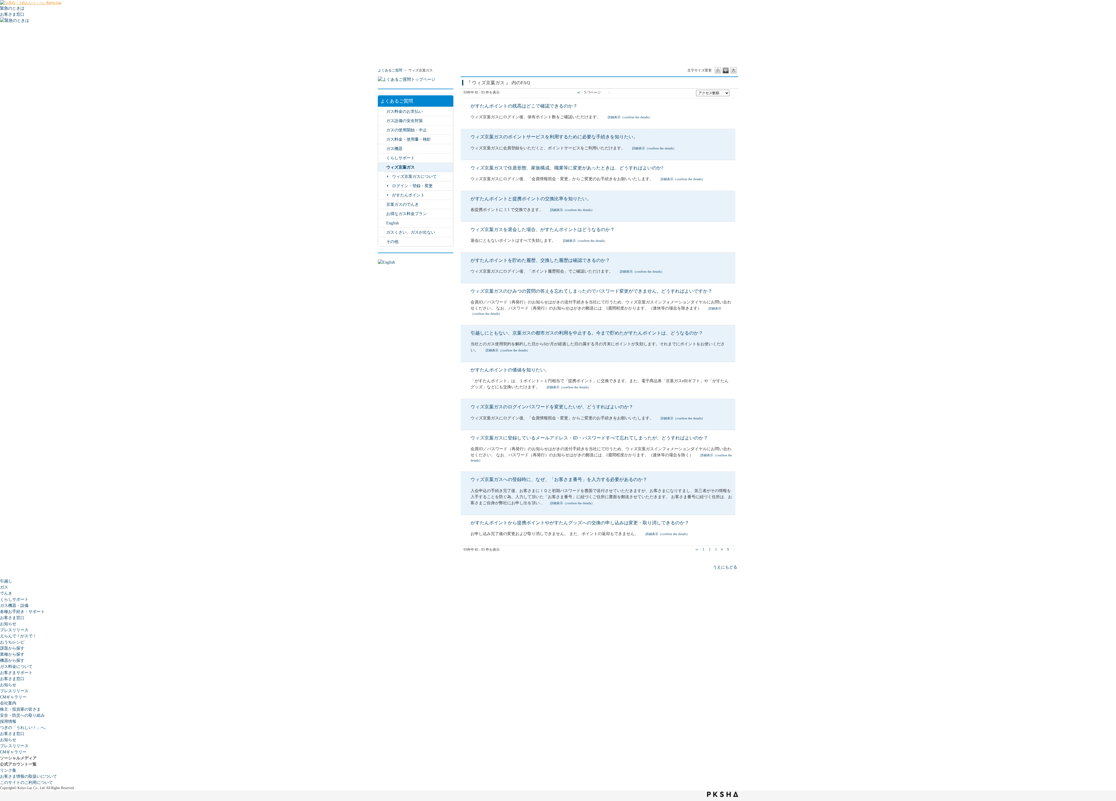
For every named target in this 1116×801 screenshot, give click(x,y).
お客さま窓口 (12, 618)
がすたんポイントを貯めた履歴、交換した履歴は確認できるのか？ (540, 260)
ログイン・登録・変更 (412, 186)
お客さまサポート (16, 673)
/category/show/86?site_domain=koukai (382, 167)
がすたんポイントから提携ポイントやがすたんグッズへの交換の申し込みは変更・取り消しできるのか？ (580, 522)
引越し (6, 581)
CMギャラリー (13, 697)
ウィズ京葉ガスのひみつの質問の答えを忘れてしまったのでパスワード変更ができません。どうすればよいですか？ (591, 291)
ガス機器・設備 (14, 605)
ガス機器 (394, 148)
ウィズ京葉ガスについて (414, 176)
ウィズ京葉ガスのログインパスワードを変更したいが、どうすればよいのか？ (552, 406)
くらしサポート (400, 158)
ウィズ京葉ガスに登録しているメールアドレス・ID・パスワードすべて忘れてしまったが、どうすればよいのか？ (589, 437)
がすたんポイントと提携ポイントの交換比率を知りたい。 (531, 198)
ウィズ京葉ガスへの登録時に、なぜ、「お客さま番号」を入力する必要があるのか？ (559, 479)
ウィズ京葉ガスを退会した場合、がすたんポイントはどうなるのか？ (543, 229)
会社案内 (8, 703)
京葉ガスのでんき (402, 204)
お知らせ (8, 624)
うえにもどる (725, 567)
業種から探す (12, 654)
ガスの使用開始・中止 (406, 130)
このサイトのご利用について (26, 782)
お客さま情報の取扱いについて (28, 776)
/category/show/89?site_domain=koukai (382, 121)
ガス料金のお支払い (404, 111)
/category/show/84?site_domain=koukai (382, 111)
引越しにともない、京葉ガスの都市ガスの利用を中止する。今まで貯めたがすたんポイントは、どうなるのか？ (587, 332)
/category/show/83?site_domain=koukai (382, 214)
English (392, 223)
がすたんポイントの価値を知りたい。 (510, 369)
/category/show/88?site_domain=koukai (382, 232)
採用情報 (8, 721)
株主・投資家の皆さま (20, 709)
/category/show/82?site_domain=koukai (382, 139)
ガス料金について (16, 666)
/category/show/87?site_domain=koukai (382, 149)
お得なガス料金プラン (406, 214)
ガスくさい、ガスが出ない (410, 232)
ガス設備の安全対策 (404, 121)
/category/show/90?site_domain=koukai (382, 242)
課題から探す (12, 648)
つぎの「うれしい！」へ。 (24, 727)
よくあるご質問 (390, 70)
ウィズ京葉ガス (400, 167)
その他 (392, 241)
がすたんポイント (408, 195)
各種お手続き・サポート (22, 611)
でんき (6, 593)
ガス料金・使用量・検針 (408, 139)
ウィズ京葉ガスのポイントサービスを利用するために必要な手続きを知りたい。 (554, 136)
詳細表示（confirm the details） (630, 117)
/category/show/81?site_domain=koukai (382, 130)
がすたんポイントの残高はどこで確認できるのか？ (524, 105)
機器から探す (12, 660)
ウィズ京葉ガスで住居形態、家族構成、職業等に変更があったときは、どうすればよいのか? (567, 167)
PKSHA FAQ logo (722, 794)
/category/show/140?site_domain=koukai (382, 223)
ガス (4, 587)
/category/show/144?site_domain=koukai (382, 158)
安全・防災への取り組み (22, 715)
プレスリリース (14, 630)
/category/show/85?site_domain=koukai (382, 204)
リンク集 (8, 770)
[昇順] (733, 92)
